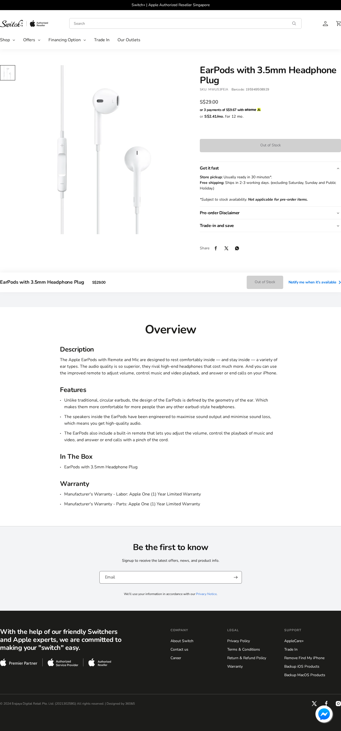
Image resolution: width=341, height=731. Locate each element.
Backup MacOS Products (304, 675)
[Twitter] (229, 248)
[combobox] (185, 23)
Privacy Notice (206, 594)
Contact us (179, 649)
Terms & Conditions (243, 649)
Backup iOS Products (301, 666)
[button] (7, 40)
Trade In (291, 649)
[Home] (24, 23)
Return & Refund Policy (246, 657)
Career (175, 657)
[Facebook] (219, 248)
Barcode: (238, 89)
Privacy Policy (238, 640)
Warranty (235, 666)
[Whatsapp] (240, 248)
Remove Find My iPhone (304, 657)
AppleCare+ (294, 640)
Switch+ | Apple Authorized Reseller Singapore (171, 4)
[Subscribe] (236, 577)
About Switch (181, 640)
